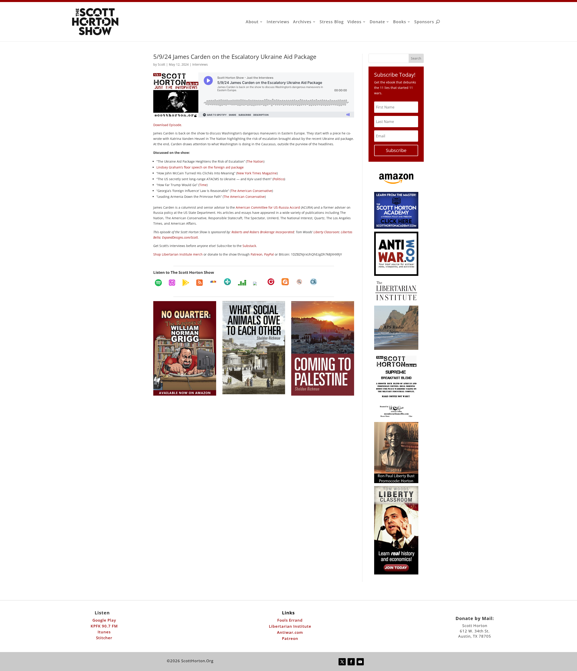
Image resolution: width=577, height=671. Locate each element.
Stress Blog (332, 22)
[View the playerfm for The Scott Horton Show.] (271, 282)
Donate (377, 22)
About (252, 22)
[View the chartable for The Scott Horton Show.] (313, 282)
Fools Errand (290, 620)
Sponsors (424, 22)
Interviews (278, 22)
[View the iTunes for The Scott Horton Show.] (172, 282)
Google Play (104, 620)
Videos (354, 22)
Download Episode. (167, 125)
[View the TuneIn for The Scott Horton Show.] (227, 282)
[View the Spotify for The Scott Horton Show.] (158, 282)
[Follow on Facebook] (351, 661)
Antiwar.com (290, 632)
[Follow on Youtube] (360, 661)
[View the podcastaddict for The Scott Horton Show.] (285, 282)
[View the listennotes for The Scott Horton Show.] (299, 282)
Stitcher (104, 637)
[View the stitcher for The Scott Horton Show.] (213, 282)
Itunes (104, 631)
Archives (302, 22)
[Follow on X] (342, 661)
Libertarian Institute (290, 626)
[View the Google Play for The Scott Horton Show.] (186, 282)
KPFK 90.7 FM (104, 626)
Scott (161, 64)
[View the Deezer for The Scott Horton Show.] (242, 282)
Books (399, 22)
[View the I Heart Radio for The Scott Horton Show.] (257, 283)
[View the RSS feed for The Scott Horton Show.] (199, 282)
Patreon (290, 638)
